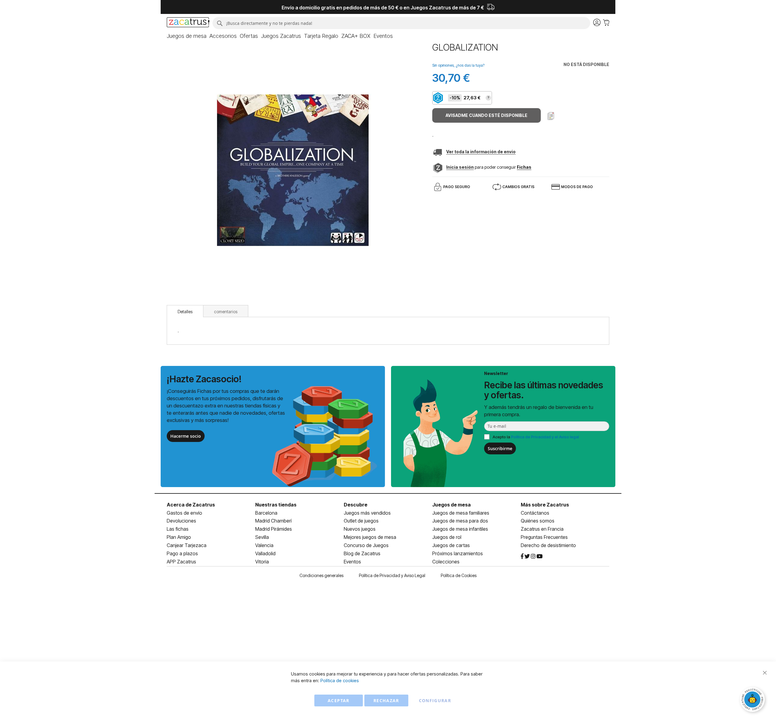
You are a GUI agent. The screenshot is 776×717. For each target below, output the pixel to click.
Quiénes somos (537, 521)
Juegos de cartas (451, 545)
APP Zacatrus (181, 562)
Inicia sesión (460, 167)
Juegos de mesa (451, 505)
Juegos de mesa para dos (460, 521)
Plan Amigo (179, 537)
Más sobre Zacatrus (545, 505)
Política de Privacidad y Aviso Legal (392, 575)
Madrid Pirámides (273, 529)
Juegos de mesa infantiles (460, 529)
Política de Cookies (459, 575)
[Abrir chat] (753, 700)
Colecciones (446, 562)
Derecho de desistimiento (548, 545)
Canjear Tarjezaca (186, 545)
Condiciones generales (321, 575)
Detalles (185, 311)
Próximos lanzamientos (457, 553)
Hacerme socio (185, 436)
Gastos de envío (184, 513)
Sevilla (262, 537)
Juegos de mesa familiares (460, 513)
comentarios (225, 311)
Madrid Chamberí (273, 521)
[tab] (185, 311)
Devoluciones (181, 521)
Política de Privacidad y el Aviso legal (545, 436)
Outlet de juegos (361, 521)
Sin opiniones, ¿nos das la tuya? (458, 65)
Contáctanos (535, 513)
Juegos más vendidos (367, 513)
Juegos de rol (446, 537)
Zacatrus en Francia (542, 529)
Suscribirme (500, 448)
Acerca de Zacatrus (191, 505)
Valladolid (265, 553)
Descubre (355, 505)
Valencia (264, 545)
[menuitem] (186, 36)
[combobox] (401, 23)
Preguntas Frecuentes (544, 537)
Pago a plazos (182, 553)
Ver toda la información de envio (481, 151)
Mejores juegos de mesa (370, 537)
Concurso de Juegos (366, 545)
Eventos (352, 562)
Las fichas (178, 529)
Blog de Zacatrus (362, 553)
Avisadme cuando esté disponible (486, 115)
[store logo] (188, 23)
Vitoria (262, 562)
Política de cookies (339, 680)
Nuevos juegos (360, 529)
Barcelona (266, 513)
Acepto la (536, 436)
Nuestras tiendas (275, 505)
